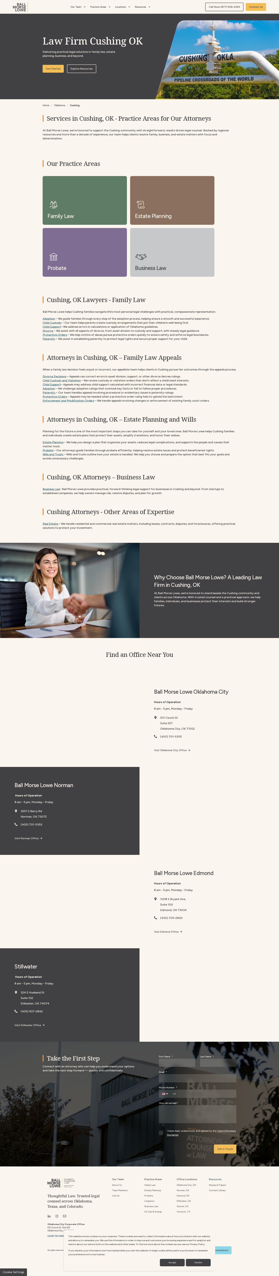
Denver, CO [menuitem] (182, 1206)
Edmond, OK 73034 (173, 910)
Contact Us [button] (256, 6)
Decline (198, 1262)
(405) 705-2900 (171, 918)
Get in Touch (225, 1148)
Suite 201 (166, 723)
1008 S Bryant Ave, (173, 899)
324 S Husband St (32, 992)
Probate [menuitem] (148, 1195)
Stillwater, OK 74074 (35, 1003)
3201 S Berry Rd (31, 811)
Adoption (49, 318)
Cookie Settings (13, 1272)
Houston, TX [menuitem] (183, 1211)
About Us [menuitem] (117, 1185)
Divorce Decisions (54, 376)
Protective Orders (55, 396)
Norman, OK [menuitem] (183, 1190)
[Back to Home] (20, 6)
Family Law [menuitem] (149, 1185)
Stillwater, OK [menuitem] (184, 1201)
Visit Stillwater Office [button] (28, 1025)
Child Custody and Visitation (62, 380)
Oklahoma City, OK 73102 (177, 728)
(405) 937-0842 (32, 1011)
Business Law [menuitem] (151, 1206)
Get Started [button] (53, 68)
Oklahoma (59, 105)
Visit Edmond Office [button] (166, 931)
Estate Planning (53, 442)
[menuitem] (85, 7)
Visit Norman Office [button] (27, 838)
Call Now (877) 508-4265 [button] (224, 6)
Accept (172, 1262)
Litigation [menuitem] (149, 1201)
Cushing (75, 105)
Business (48, 489)
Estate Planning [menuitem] (152, 1190)
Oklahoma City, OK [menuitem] (186, 1185)
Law (57, 489)
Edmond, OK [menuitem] (183, 1195)
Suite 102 (27, 998)
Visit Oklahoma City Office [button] (170, 750)
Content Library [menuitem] (217, 1190)
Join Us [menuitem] (115, 1195)
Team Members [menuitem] (120, 1190)
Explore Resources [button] (82, 68)
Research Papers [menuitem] (217, 1185)
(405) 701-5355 (171, 736)
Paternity (49, 392)
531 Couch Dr (169, 717)
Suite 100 (166, 904)
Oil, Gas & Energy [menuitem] (153, 1211)
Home (46, 105)
